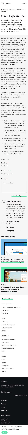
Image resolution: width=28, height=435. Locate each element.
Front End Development (8, 325)
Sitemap (4, 371)
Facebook (4, 410)
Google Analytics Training (8, 339)
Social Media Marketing (8, 348)
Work (3, 360)
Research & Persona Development (12, 223)
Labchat (4, 363)
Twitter (3, 407)
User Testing (10, 227)
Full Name (4, 163)
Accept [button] (4, 432)
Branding (4, 331)
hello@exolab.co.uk (6, 421)
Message (4, 179)
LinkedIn (3, 404)
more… (3, 351)
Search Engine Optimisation (9, 345)
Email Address (5, 171)
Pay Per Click (5, 342)
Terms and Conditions (7, 368)
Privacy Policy (5, 366)
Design (4, 318)
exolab (4, 356)
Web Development (7, 328)
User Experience (7, 304)
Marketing (5, 335)
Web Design (5, 322)
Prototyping (10, 231)
